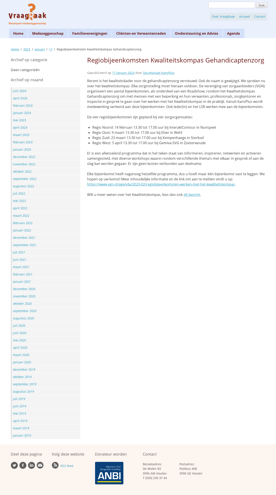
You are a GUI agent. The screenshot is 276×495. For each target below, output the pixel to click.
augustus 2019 (23, 391)
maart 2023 (21, 135)
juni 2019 (19, 406)
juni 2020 (19, 333)
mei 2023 (19, 120)
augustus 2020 (23, 318)
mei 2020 (19, 340)
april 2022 (20, 208)
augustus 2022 (23, 186)
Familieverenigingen (89, 33)
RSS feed (66, 466)
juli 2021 (19, 252)
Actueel (244, 16)
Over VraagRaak (223, 16)
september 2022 (24, 179)
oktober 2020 (22, 303)
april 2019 (20, 421)
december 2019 (24, 369)
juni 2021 (19, 260)
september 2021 (24, 245)
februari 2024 (23, 105)
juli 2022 (19, 193)
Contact (259, 16)
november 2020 (24, 296)
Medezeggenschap (47, 33)
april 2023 (20, 127)
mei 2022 (19, 201)
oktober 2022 (22, 171)
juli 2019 (19, 399)
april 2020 (20, 347)
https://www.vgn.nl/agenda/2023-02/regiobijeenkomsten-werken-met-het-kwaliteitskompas (161, 184)
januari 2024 (22, 113)
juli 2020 (19, 325)
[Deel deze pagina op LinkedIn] (31, 468)
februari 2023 (23, 142)
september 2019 (24, 384)
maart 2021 (21, 267)
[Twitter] (14, 468)
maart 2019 (21, 428)
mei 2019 (19, 413)
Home (18, 33)
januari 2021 (22, 282)
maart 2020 (21, 355)
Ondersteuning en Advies (196, 33)
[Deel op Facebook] (23, 468)
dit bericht (191, 194)
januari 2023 (22, 149)
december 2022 (24, 157)
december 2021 (24, 238)
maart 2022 (21, 216)
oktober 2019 (22, 377)
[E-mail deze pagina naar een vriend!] (40, 467)
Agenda (233, 33)
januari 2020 (22, 362)
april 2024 (20, 98)
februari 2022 (23, 223)
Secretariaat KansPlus (158, 73)
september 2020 (24, 311)
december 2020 (24, 289)
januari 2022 (22, 230)
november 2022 (24, 164)
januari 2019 (22, 435)
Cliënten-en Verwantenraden (141, 33)
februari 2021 (23, 274)
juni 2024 (19, 91)
